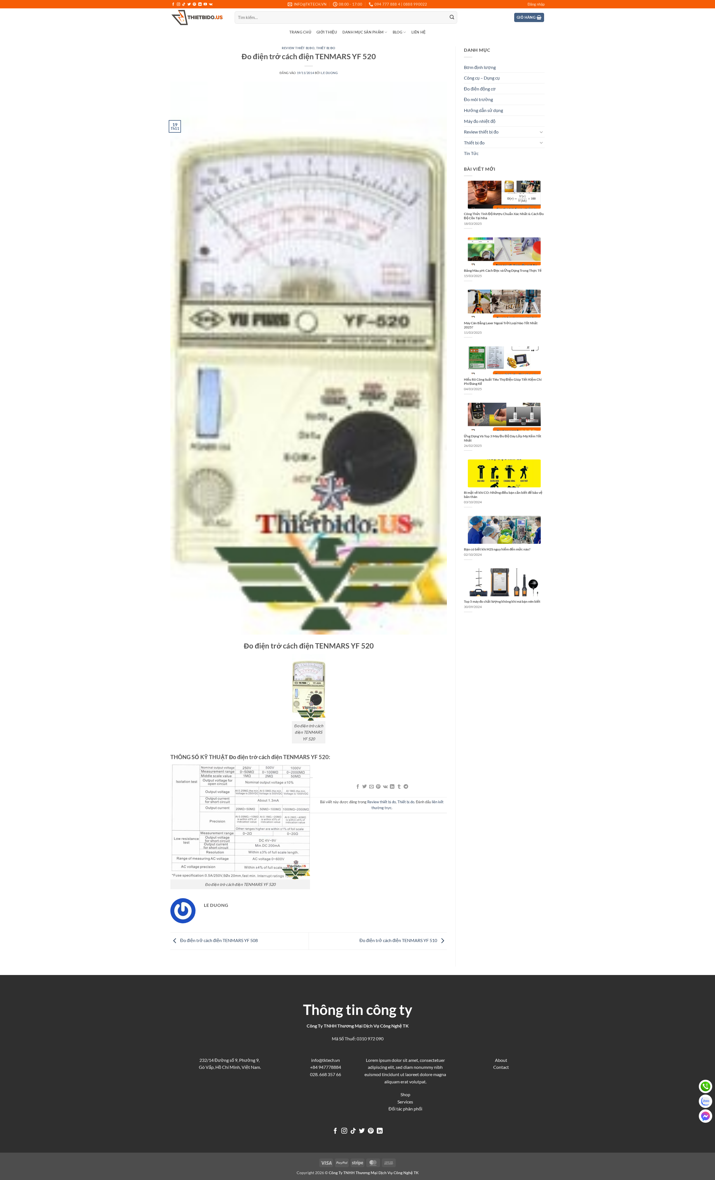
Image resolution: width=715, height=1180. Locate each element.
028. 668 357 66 (325, 1074)
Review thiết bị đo (298, 48)
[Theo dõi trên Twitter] (189, 4)
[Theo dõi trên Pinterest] (194, 4)
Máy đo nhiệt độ (479, 121)
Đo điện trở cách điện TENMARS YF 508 (218, 940)
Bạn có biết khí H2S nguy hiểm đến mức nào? (497, 549)
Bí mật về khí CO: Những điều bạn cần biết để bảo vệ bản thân (503, 495)
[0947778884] (705, 1086)
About (501, 1060)
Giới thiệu (326, 32)
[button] (536, 4)
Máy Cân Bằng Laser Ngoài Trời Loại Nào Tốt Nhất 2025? (501, 325)
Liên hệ (418, 32)
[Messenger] (705, 1116)
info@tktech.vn (325, 1060)
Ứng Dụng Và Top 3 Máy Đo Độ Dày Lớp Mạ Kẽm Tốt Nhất (502, 438)
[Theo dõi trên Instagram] (178, 4)
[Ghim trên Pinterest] (378, 786)
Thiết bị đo (325, 48)
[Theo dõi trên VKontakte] (211, 4)
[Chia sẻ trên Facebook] (358, 786)
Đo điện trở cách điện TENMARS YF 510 (398, 940)
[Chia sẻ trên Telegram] (406, 786)
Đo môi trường (478, 99)
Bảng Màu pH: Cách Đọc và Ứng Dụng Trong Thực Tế (503, 270)
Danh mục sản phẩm (362, 32)
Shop (405, 1094)
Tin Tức (471, 153)
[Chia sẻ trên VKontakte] (385, 786)
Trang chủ (300, 32)
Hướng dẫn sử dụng (483, 110)
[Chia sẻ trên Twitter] (364, 786)
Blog (397, 32)
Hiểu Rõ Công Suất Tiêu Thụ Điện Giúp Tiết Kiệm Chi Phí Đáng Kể (503, 381)
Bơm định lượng (480, 67)
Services (405, 1101)
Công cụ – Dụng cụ (482, 77)
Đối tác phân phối (405, 1108)
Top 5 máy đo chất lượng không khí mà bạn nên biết (502, 601)
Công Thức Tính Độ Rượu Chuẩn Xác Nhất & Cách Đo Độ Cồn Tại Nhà (504, 216)
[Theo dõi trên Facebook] (173, 4)
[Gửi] (452, 17)
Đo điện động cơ (480, 88)
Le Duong (329, 73)
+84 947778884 (325, 1067)
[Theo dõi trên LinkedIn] (200, 4)
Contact (501, 1067)
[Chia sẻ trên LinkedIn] (392, 786)
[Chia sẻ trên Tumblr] (399, 786)
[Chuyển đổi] (541, 131)
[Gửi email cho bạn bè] (371, 786)
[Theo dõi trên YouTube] (205, 4)
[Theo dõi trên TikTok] (183, 4)
